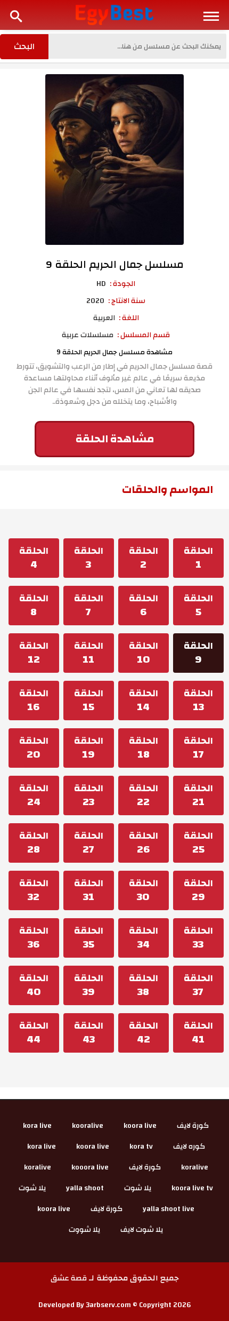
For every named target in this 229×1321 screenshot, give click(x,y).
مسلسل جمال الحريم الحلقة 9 (115, 264)
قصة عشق (69, 1278)
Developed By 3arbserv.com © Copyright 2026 (114, 1305)
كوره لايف (189, 1146)
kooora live (90, 1167)
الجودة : (122, 284)
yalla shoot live (168, 1209)
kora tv (141, 1146)
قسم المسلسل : (143, 335)
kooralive (87, 1126)
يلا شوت (137, 1188)
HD (101, 284)
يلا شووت (84, 1230)
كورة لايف (193, 1126)
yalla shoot (85, 1188)
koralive (194, 1167)
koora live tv (192, 1188)
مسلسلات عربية (87, 335)
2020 (95, 301)
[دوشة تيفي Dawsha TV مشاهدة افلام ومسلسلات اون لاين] (114, 14)
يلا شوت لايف (141, 1230)
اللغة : (129, 318)
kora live (37, 1126)
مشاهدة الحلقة (115, 439)
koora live (140, 1126)
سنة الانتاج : (126, 301)
